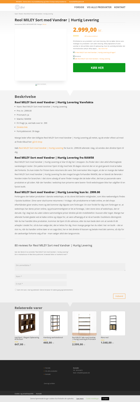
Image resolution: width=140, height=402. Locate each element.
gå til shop (37, 141)
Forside (79, 7)
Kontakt (119, 7)
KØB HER (97, 68)
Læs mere (80, 398)
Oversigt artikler (49, 383)
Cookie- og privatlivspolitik (24, 394)
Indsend (119, 296)
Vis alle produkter (99, 7)
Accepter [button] (105, 399)
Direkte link (22, 127)
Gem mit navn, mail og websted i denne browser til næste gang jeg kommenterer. (45, 290)
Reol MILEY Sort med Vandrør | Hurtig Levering (41, 148)
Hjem (16, 14)
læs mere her (103, 49)
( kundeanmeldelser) (91, 36)
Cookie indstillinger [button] (92, 398)
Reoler (21, 14)
